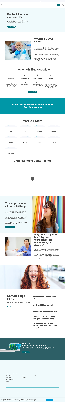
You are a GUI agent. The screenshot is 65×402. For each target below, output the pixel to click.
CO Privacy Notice (48, 389)
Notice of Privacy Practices (16, 389)
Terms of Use (24, 389)
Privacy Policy (8, 389)
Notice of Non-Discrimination (32, 389)
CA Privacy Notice (41, 389)
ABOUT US (36, 369)
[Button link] (63, 5)
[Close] (64, 400)
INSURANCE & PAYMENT (26, 369)
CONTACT (8, 369)
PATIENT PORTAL (44, 369)
